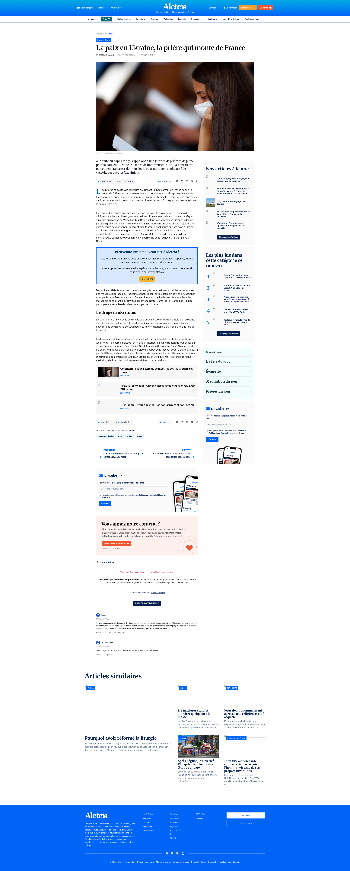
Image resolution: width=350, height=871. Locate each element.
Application (174, 822)
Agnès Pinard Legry (126, 54)
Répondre (112, 633)
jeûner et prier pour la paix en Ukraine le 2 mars (149, 197)
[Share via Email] (192, 181)
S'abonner (246, 815)
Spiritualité (212, 19)
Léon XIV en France (231, 19)
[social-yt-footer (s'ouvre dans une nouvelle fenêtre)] (167, 853)
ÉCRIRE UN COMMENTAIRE (147, 603)
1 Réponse (102, 633)
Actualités (168, 19)
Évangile (213, 371)
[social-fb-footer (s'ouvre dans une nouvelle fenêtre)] (172, 853)
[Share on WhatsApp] (197, 181)
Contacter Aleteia (198, 862)
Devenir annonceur (181, 862)
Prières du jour (218, 391)
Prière (129, 436)
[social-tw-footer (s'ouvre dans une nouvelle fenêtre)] (177, 853)
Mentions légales (163, 862)
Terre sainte (232, 688)
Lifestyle (182, 19)
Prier (105, 19)
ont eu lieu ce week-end (168, 293)
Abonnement (175, 830)
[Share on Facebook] (177, 181)
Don (171, 834)
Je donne (264, 7)
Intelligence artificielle (236, 738)
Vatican (91, 688)
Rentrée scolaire (252, 19)
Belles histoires (124, 19)
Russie (139, 436)
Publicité (173, 838)
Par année (200, 819)
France (183, 738)
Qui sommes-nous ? (145, 862)
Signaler (121, 633)
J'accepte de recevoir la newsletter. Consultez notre (134, 496)
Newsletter (174, 819)
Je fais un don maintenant (114, 543)
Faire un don (147, 279)
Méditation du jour (222, 381)
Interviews (140, 19)
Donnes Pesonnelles (217, 862)
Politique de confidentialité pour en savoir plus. (226, 433)
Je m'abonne (246, 7)
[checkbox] (99, 495)
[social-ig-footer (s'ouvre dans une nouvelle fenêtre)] (183, 853)
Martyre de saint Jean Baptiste (183, 12)
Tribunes (154, 19)
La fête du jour (218, 361)
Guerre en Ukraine (106, 436)
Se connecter (231, 8)
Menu (93, 19)
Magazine (174, 826)
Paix (120, 436)
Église (183, 688)
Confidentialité (234, 862)
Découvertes (196, 19)
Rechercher (118, 8)
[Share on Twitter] (187, 181)
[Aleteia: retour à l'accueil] (175, 6)
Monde (110, 33)
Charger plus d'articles (228, 237)
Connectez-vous (158, 592)
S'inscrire (105, 503)
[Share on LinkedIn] (182, 181)
